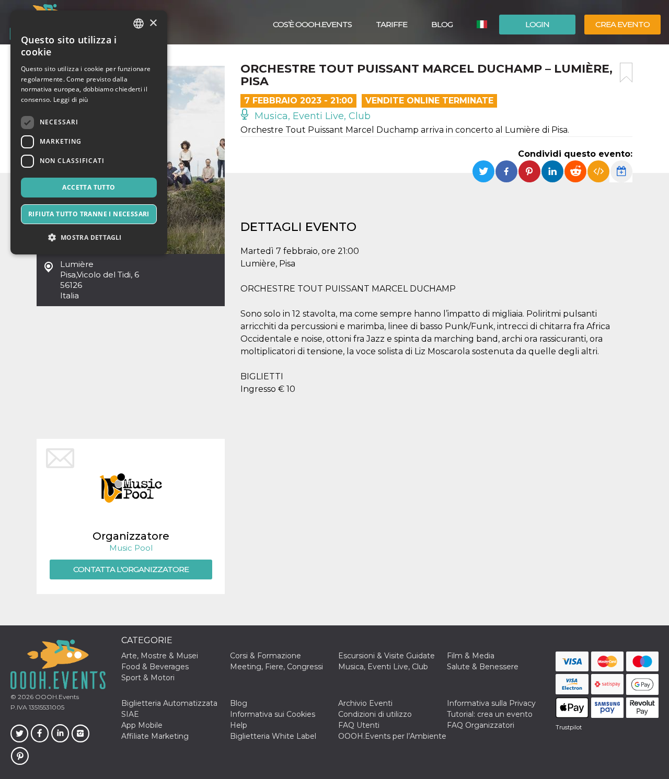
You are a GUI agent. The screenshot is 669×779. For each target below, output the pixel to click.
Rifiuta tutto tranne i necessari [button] (88, 214)
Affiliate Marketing (155, 736)
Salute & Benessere (482, 666)
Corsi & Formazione (265, 655)
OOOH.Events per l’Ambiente (392, 736)
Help (238, 725)
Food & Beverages (155, 666)
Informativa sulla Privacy (491, 703)
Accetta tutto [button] (88, 187)
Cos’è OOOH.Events (312, 24)
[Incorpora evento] (598, 171)
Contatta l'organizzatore (131, 569)
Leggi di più (70, 99)
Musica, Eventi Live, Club (311, 116)
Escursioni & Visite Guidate (386, 655)
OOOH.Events (56, 697)
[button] (89, 237)
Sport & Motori (148, 677)
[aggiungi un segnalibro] (626, 73)
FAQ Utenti (358, 725)
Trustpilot (569, 727)
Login (537, 24)
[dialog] (88, 132)
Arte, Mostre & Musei (159, 655)
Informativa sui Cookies (272, 714)
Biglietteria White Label (273, 736)
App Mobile (142, 725)
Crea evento (622, 24)
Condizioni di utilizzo (375, 714)
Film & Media (470, 655)
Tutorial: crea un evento (490, 714)
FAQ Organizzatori (480, 725)
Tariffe (391, 24)
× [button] (153, 23)
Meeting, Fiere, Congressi (276, 666)
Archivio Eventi (365, 703)
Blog (442, 24)
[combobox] (138, 23)
